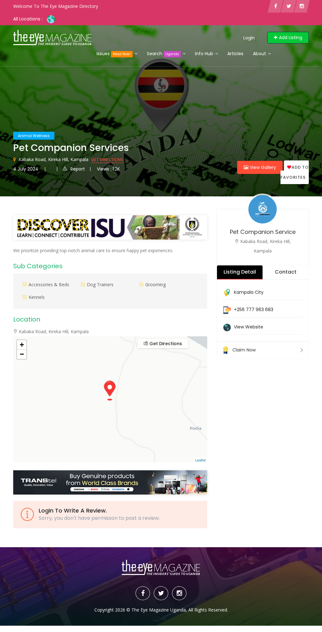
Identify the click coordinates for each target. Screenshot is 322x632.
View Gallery (262, 167)
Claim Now (244, 350)
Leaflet (200, 459)
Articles (235, 53)
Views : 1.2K (108, 169)
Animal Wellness (34, 135)
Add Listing (290, 37)
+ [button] (22, 345)
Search (163, 53)
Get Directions (107, 159)
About (260, 53)
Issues (113, 53)
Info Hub (204, 53)
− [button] (22, 354)
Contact (286, 271)
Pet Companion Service (263, 232)
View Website (248, 327)
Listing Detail (240, 271)
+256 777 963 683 (253, 309)
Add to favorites (294, 172)
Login (249, 38)
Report (77, 169)
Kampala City (249, 292)
